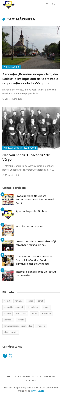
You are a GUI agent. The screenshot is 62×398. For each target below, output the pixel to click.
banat (40, 301)
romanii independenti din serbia (18, 326)
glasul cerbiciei (10, 332)
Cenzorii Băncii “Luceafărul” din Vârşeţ (26, 157)
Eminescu (46, 313)
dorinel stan (33, 307)
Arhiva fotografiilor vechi (20, 147)
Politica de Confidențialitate (24, 376)
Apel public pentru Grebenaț (32, 211)
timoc (34, 313)
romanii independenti (13, 307)
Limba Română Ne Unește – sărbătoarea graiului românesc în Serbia (35, 199)
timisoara (41, 326)
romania (18, 301)
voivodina (8, 320)
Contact (31, 380)
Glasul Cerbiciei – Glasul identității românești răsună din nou (36, 243)
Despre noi (49, 376)
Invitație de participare (29, 226)
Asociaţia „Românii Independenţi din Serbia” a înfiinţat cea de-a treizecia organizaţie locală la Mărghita (30, 79)
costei (46, 307)
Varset (7, 301)
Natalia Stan (21, 313)
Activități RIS (12, 67)
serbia (30, 301)
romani (21, 320)
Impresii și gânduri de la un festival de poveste (36, 273)
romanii (7, 313)
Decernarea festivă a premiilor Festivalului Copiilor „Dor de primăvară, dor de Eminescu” (34, 260)
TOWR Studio (37, 391)
